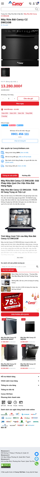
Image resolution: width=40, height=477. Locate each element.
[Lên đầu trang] (36, 467)
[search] (36, 9)
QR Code (3, 405)
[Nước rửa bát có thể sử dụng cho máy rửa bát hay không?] (6, 289)
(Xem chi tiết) (24, 152)
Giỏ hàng (38, 3)
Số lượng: (4, 94)
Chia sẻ (6, 125)
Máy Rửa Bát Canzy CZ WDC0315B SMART (8, 338)
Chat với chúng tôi (20, 141)
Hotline (30, 3)
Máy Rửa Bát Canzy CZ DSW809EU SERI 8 (8, 364)
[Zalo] (37, 459)
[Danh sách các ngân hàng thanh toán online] (20, 419)
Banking (21, 405)
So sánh (5, 25)
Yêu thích (35, 30)
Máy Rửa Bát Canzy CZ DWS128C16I (28, 364)
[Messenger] (37, 454)
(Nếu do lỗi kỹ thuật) (25, 156)
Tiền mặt (9, 405)
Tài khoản (33, 3)
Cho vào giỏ (28, 98)
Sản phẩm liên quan (20, 314)
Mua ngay (20, 103)
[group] (20, 47)
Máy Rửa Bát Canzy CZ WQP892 (28, 338)
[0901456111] (37, 463)
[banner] (20, 302)
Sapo (36, 472)
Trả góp (15, 405)
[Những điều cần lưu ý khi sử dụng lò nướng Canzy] (6, 282)
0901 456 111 (20, 134)
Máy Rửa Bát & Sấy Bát (15, 14)
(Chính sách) (9, 162)
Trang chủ (4, 14)
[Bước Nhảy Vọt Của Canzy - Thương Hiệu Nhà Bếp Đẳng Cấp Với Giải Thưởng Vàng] (6, 276)
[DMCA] (6, 465)
